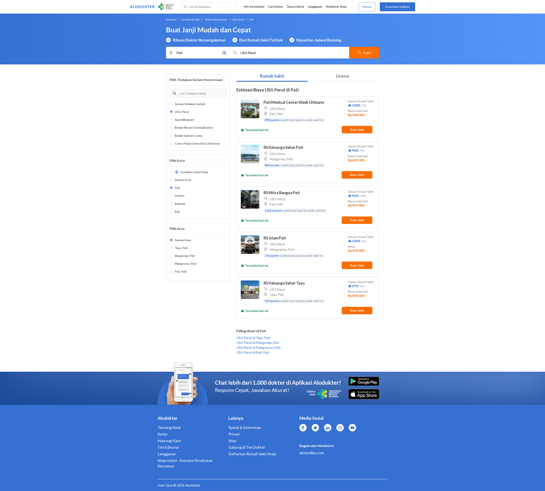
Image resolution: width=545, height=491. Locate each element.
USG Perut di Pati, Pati (252, 352)
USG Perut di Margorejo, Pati (257, 342)
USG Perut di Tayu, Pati (253, 338)
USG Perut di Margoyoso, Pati (258, 347)
